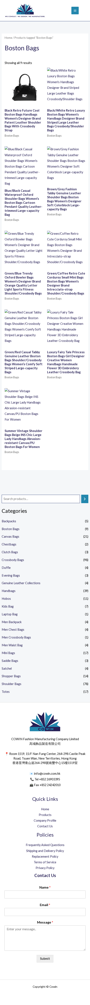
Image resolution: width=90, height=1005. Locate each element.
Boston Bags (10, 529)
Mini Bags (8, 653)
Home (8, 37)
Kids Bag (8, 606)
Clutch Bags (10, 552)
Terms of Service (45, 862)
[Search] (85, 499)
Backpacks (9, 521)
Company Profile (45, 820)
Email (45, 905)
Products (45, 815)
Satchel (7, 668)
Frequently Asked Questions (45, 845)
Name (45, 887)
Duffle (6, 567)
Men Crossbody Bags (16, 637)
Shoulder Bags (11, 684)
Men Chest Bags (13, 629)
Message (45, 922)
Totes (6, 691)
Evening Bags (11, 575)
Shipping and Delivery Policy (45, 851)
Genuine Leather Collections (21, 583)
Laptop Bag (10, 614)
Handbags (8, 591)
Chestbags (9, 544)
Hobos (6, 598)
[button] (84, 10)
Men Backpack (12, 622)
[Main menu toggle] (75, 10)
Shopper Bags (11, 676)
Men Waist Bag (12, 645)
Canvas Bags (10, 536)
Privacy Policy (45, 868)
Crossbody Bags (13, 560)
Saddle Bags (10, 660)
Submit (45, 958)
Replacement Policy (45, 856)
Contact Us (45, 826)
